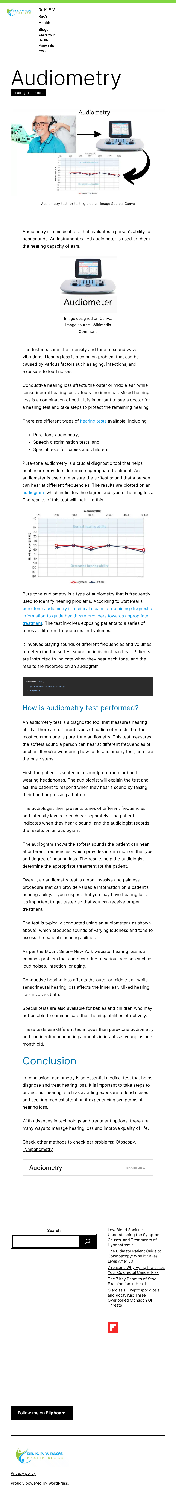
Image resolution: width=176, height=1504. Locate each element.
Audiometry (45, 1167)
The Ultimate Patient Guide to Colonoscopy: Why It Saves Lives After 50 (134, 1256)
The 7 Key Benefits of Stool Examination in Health (132, 1281)
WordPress (58, 1483)
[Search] (87, 1241)
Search (54, 1230)
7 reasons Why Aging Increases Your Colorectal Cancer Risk (136, 1270)
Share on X (135, 1167)
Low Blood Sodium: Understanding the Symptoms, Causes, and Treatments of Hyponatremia (136, 1237)
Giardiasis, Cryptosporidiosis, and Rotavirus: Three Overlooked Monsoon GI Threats (134, 1297)
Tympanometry (38, 1149)
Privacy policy (23, 1473)
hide (41, 682)
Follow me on (42, 1412)
